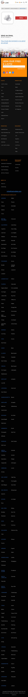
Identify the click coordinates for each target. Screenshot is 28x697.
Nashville (13, 600)
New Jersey (4, 477)
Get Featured (4, 138)
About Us (3, 180)
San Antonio (3, 632)
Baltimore (3, 406)
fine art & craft (18, 99)
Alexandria (13, 647)
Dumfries (3, 650)
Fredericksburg (4, 621)
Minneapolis (3, 432)
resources (18, 126)
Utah (2, 637)
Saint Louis (3, 445)
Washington (4, 663)
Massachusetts (4, 397)
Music (2, 87)
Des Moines (3, 342)
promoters (4, 126)
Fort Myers (3, 291)
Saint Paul (13, 432)
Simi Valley (13, 256)
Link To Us (17, 145)
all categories (18, 109)
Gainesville (13, 291)
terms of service (5, 693)
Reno (2, 503)
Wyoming (3, 685)
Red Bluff (3, 240)
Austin (12, 605)
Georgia (3, 329)
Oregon (3, 548)
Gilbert (12, 198)
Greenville (3, 581)
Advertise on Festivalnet (6, 163)
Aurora (12, 261)
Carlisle (12, 557)
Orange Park (13, 307)
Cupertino (3, 228)
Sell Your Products (5, 172)
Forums (16, 167)
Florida (3, 284)
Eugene (12, 548)
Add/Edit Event (4, 129)
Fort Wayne (3, 370)
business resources (19, 102)
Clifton (2, 481)
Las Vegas (13, 499)
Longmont (13, 269)
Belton (2, 609)
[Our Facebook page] (4, 73)
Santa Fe (3, 494)
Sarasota (13, 315)
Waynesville (3, 462)
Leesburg (3, 299)
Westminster (4, 410)
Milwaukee (13, 676)
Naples (12, 303)
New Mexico (4, 490)
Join (16, 135)
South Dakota (3, 587)
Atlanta (12, 329)
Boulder (2, 265)
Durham (13, 455)
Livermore (3, 232)
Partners (17, 141)
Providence (13, 570)
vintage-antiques (18, 90)
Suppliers (17, 138)
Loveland (3, 273)
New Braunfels (4, 628)
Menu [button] (21, 18)
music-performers (19, 93)
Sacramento (3, 244)
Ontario (3, 539)
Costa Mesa (13, 225)
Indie (2, 112)
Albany (12, 508)
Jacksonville (3, 295)
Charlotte (3, 455)
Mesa (2, 202)
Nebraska (4, 468)
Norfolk (2, 654)
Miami (2, 303)
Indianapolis (13, 370)
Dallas (2, 617)
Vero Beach (13, 320)
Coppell (2, 613)
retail (16, 87)
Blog (16, 148)
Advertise (3, 141)
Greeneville (3, 596)
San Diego (3, 248)
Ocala (2, 307)
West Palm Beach (3, 324)
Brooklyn (3, 512)
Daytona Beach (4, 288)
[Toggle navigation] (26, 2)
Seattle (2, 671)
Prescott (3, 206)
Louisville (3, 383)
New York (4, 508)
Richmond (13, 654)
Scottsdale (13, 206)
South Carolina (3, 577)
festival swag (18, 106)
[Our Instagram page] (7, 73)
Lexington (13, 379)
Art (1, 90)
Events (3, 80)
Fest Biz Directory (5, 166)
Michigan (3, 415)
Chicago (3, 357)
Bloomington (14, 353)
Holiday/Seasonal (5, 102)
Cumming (3, 333)
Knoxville (13, 596)
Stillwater (3, 436)
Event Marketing (4, 169)
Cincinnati (3, 525)
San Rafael (13, 252)
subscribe (20, 68)
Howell (12, 419)
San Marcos (13, 632)
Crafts (2, 93)
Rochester (3, 516)
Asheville (13, 450)
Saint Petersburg (3, 316)
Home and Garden (5, 106)
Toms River (13, 484)
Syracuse (13, 516)
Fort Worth (13, 617)
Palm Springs (14, 236)
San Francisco (14, 248)
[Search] (23, 2)
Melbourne (13, 299)
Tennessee (4, 592)
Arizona (3, 198)
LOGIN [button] (17, 2)
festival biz (4, 160)
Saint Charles (4, 361)
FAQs (16, 151)
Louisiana (4, 388)
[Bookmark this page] (13, 73)
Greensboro (3, 459)
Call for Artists (4, 84)
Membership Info (18, 129)
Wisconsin (4, 676)
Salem (12, 552)
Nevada (3, 499)
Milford (12, 278)
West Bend (3, 680)
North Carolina (3, 451)
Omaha (2, 472)
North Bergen (4, 484)
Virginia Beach (4, 658)
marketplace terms (14, 693)
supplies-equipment (19, 96)
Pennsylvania (4, 557)
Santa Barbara (4, 256)
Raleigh (12, 459)
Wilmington (13, 462)
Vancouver (13, 219)
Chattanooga (14, 592)
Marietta (13, 333)
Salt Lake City (14, 637)
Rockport (13, 628)
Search (2, 118)
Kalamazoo (3, 423)
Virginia (3, 647)
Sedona (2, 209)
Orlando (3, 311)
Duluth (12, 428)
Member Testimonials (19, 132)
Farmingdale (13, 481)
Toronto (2, 543)
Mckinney (13, 624)
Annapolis (13, 402)
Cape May (13, 477)
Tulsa (2, 534)
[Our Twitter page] (10, 73)
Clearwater (13, 284)
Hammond (13, 388)
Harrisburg (3, 561)
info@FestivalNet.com (14, 191)
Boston (12, 397)
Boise (12, 348)
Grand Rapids (4, 419)
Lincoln (12, 468)
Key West (13, 295)
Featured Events (4, 115)
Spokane (13, 671)
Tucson (12, 209)
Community (17, 164)
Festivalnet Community (18, 161)
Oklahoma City (14, 530)
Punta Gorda (13, 311)
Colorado (4, 261)
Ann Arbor (13, 415)
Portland (3, 552)
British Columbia (3, 219)
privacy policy (22, 693)
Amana (12, 339)
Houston (13, 621)
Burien (2, 667)
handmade (17, 84)
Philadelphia (13, 561)
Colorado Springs (13, 265)
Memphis (3, 600)
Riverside (13, 240)
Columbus (13, 525)
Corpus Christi (14, 613)
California (4, 225)
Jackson (13, 685)
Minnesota (4, 428)
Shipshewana (4, 374)
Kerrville (3, 624)
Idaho (2, 348)
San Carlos (13, 244)
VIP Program (4, 135)
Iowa (2, 339)
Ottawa (12, 539)
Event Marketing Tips (5, 132)
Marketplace (18, 80)
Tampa (2, 320)
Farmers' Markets (5, 109)
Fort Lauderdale (14, 288)
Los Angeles (13, 232)
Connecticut (4, 278)
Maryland (4, 402)
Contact (17, 170)
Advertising (3, 186)
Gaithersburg (14, 406)
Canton (12, 609)
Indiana (3, 366)
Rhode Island (3, 571)
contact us (14, 694)
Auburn (12, 663)
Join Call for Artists (5, 145)
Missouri (3, 441)
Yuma (2, 213)
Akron (12, 521)
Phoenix (12, 202)
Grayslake (13, 357)
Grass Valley (13, 228)
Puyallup (13, 667)
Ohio (2, 521)
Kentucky (4, 379)
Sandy (2, 641)
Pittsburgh (3, 565)
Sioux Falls (13, 586)
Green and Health (5, 99)
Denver (2, 269)
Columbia (13, 576)
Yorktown (13, 658)
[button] (13, 42)
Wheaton (13, 361)
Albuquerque (13, 490)
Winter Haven (14, 323)
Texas (2, 605)
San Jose (3, 252)
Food (2, 96)
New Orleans (4, 392)
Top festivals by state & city (8, 194)
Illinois (3, 353)
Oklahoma (4, 530)
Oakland (3, 236)
